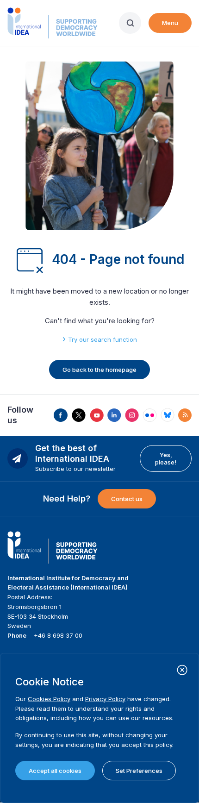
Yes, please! (165, 458)
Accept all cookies (55, 770)
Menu (170, 22)
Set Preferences (139, 770)
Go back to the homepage (99, 369)
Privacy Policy (105, 699)
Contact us (127, 498)
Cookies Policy (49, 699)
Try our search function (102, 339)
